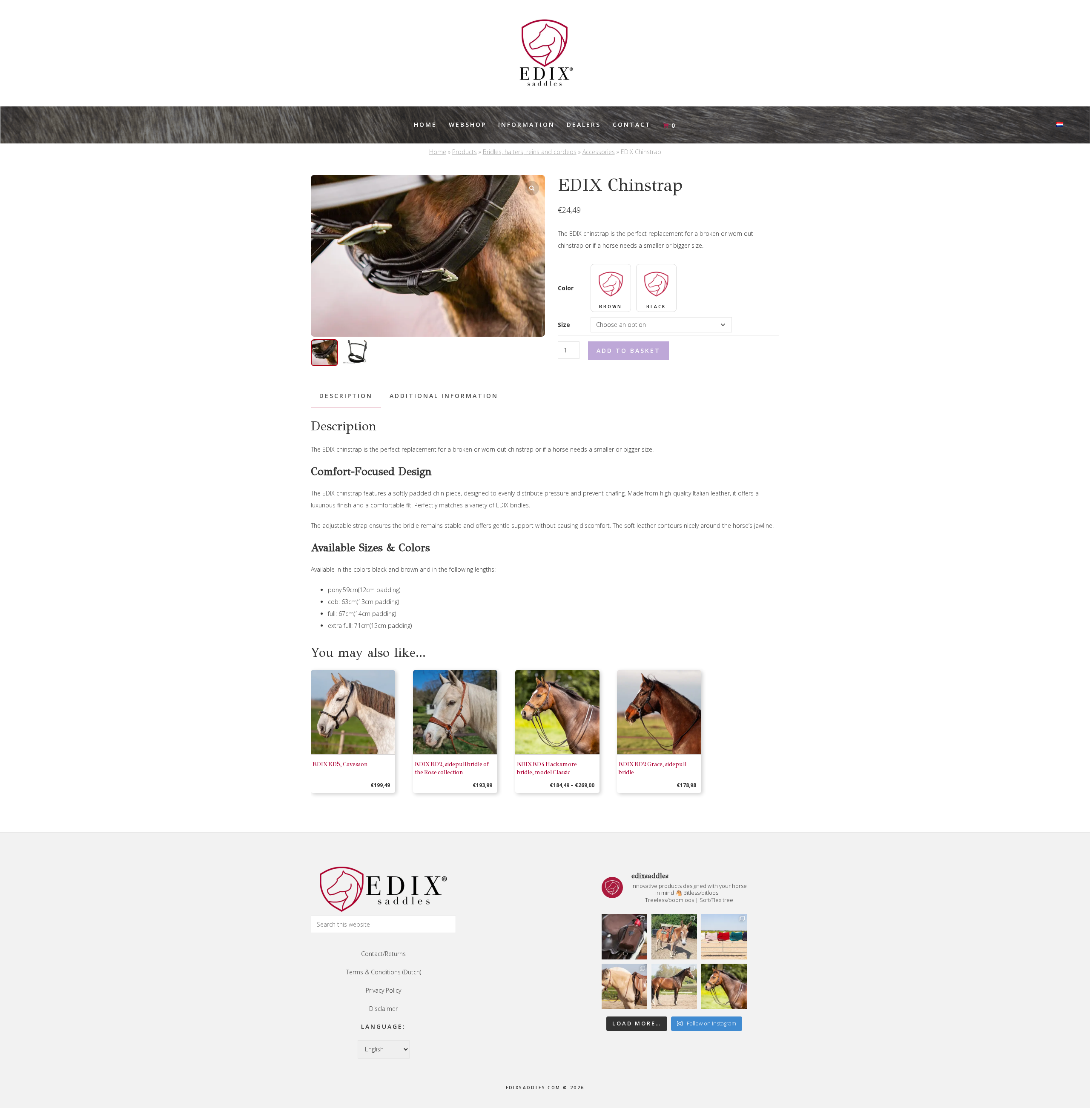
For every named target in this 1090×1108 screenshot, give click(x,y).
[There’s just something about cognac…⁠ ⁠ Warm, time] (624, 986)
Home (437, 152)
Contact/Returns (383, 954)
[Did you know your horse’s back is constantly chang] (674, 986)
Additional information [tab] (444, 396)
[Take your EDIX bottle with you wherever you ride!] (624, 936)
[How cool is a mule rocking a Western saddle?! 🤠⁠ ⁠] (674, 936)
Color (566, 288)
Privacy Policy (383, 990)
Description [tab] (346, 396)
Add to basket (628, 350)
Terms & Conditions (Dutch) (383, 972)
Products (464, 152)
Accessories (598, 152)
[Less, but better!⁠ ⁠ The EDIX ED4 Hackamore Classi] (724, 986)
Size (564, 325)
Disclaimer (383, 1009)
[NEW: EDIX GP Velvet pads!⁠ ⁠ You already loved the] (724, 936)
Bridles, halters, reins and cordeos (530, 152)
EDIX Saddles (545, 53)
